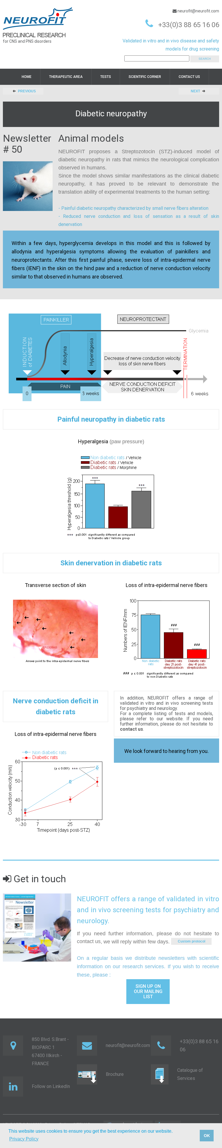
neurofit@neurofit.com (198, 11)
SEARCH (205, 58)
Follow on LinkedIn (51, 1086)
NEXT (195, 91)
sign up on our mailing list (148, 991)
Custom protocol (191, 941)
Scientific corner (145, 77)
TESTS (105, 77)
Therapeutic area (66, 77)
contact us (89, 941)
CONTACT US (189, 77)
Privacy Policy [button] (23, 1138)
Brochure (115, 1074)
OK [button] (207, 1135)
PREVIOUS (27, 91)
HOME (27, 77)
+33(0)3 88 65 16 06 (188, 25)
